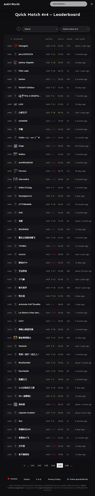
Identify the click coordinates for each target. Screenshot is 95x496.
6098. (9, 196)
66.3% (60, 346)
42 (68, 88)
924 (68, 229)
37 (68, 104)
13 (68, 138)
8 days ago (80, 388)
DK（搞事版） (25, 396)
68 (68, 371)
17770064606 (25, 204)
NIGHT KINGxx (26, 87)
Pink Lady (24, 71)
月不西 (22, 446)
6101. (9, 221)
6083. (9, 46)
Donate (14, 479)
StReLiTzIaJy (25, 187)
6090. (9, 113)
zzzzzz (22, 254)
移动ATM (23, 262)
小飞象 (22, 279)
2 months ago (81, 129)
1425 (48, 113)
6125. (9, 446)
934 (68, 79)
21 (68, 279)
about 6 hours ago (83, 413)
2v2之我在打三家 (27, 387)
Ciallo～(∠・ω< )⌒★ (29, 137)
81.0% (60, 279)
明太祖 (22, 296)
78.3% (60, 363)
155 (68, 404)
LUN (21, 104)
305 (68, 129)
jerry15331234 (26, 54)
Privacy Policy (54, 479)
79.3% (60, 121)
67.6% (60, 104)
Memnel (23, 346)
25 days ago (80, 88)
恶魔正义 (23, 379)
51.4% (60, 154)
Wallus (22, 154)
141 (32, 465)
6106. (9, 271)
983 (68, 271)
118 (68, 413)
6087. (9, 88)
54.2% (60, 188)
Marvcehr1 (24, 179)
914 (20, 421)
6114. (9, 354)
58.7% (60, 171)
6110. (9, 313)
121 (68, 171)
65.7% (60, 429)
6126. (9, 454)
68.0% (60, 254)
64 (68, 379)
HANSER (23, 121)
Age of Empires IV (46, 488)
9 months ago (81, 179)
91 (68, 438)
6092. (9, 138)
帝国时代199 (24, 429)
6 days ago (80, 196)
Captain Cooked (27, 412)
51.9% (60, 296)
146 (67, 465)
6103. (9, 238)
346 (68, 313)
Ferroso (22, 171)
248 (68, 146)
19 (68, 113)
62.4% (60, 246)
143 (46, 465)
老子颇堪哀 (24, 454)
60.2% (60, 204)
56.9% (60, 146)
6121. (9, 413)
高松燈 (22, 404)
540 (68, 446)
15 (68, 71)
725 (68, 154)
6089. (9, 104)
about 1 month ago (83, 221)
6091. (9, 129)
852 (68, 213)
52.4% (60, 163)
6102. (9, 229)
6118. (9, 388)
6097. (9, 188)
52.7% (60, 338)
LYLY (21, 321)
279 (68, 46)
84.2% (60, 113)
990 (68, 296)
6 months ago (81, 154)
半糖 (21, 129)
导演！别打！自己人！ (29, 354)
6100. (9, 213)
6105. (9, 254)
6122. (9, 421)
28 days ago (80, 171)
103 (68, 238)
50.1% (60, 79)
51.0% (60, 271)
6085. (9, 62)
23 (68, 363)
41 (68, 421)
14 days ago (80, 396)
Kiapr (21, 146)
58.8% (60, 304)
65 (68, 179)
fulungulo (23, 46)
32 (68, 454)
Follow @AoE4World (79, 479)
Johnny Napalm (26, 62)
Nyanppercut (25, 196)
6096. (9, 179)
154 (68, 321)
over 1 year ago (82, 71)
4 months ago (81, 54)
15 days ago (80, 446)
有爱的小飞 (24, 437)
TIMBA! (22, 246)
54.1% (60, 129)
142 (39, 465)
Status (27, 479)
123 (68, 62)
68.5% (60, 396)
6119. (9, 396)
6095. (9, 171)
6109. (9, 304)
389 (68, 288)
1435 (48, 46)
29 (68, 121)
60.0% (60, 179)
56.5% (60, 321)
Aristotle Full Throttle (29, 304)
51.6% (60, 46)
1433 (48, 379)
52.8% (60, 196)
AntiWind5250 (26, 162)
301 (68, 188)
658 (68, 338)
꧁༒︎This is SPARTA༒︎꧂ (31, 96)
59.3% (60, 62)
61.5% (60, 438)
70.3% (60, 379)
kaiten (22, 79)
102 (68, 304)
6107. (9, 279)
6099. (9, 204)
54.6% (60, 313)
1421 (48, 254)
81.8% (60, 96)
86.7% (60, 71)
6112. (9, 329)
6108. (9, 296)
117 (68, 246)
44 (68, 96)
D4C (21, 212)
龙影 (21, 221)
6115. (9, 363)
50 (68, 254)
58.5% (60, 413)
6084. (9, 54)
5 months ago (81, 121)
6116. (9, 371)
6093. (9, 146)
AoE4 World (11, 4)
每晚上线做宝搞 (26, 329)
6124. (9, 438)
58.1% (60, 404)
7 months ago (81, 96)
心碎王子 (23, 112)
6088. (9, 96)
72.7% (60, 221)
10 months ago (81, 204)
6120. (9, 404)
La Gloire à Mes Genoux (30, 312)
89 (68, 346)
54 (68, 396)
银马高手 (23, 287)
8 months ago (81, 79)
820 (68, 354)
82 (68, 388)
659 (68, 163)
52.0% (60, 354)
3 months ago (81, 213)
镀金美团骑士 (25, 337)
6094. (9, 163)
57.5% (60, 54)
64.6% (60, 388)
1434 (48, 96)
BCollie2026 (24, 362)
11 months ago (81, 138)
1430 (48, 71)
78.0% (60, 421)
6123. (9, 429)
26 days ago (80, 62)
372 (68, 263)
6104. (9, 246)
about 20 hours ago (83, 271)
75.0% (60, 454)
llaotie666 (24, 371)
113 (68, 204)
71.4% (60, 88)
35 (68, 429)
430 (68, 196)
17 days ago (80, 229)
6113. (9, 338)
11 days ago (80, 263)
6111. (9, 321)
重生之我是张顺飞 (27, 237)
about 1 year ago (82, 46)
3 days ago (80, 304)
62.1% (60, 238)
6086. (9, 79)
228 (68, 54)
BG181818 (23, 229)
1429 (48, 346)
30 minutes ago (82, 146)
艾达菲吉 (23, 271)
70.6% (60, 371)
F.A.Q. (39, 479)
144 (53, 465)
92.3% (60, 138)
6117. (9, 379)
